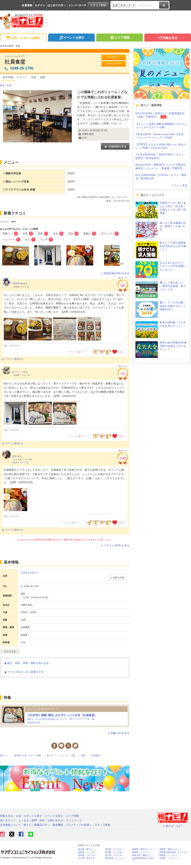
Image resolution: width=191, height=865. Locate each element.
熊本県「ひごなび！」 (115, 849)
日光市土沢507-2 (29, 572)
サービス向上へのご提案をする (25, 671)
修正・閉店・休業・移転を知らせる (28, 663)
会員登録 (27, 5)
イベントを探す (74, 37)
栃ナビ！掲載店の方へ (37, 824)
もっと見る (181, 185)
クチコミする (115, 64)
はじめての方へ (57, 5)
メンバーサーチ (77, 5)
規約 (42, 820)
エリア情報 (122, 37)
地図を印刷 (118, 577)
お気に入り (115, 57)
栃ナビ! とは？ (174, 825)
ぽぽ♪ (15, 456)
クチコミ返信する (14, 359)
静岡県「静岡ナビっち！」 (144, 849)
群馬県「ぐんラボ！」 (88, 855)
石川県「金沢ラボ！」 (88, 858)
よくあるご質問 (27, 820)
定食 (9, 85)
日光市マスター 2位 (20, 462)
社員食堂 (15, 62)
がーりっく (17, 372)
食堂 (2, 85)
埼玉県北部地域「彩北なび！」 (143, 859)
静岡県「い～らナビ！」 (170, 855)
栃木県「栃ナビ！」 (87, 849)
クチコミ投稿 (98, 5)
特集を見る (170, 37)
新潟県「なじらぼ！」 (115, 852)
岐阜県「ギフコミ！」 (142, 852)
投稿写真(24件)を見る (116, 273)
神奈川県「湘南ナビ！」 (143, 855)
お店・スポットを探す (26, 37)
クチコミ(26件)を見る (116, 545)
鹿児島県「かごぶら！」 (116, 858)
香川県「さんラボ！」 (115, 855)
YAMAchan (17, 283)
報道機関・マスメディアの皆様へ (72, 824)
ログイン (40, 5)
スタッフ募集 (102, 824)
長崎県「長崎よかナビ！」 (171, 849)
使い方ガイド (8, 820)
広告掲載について (10, 824)
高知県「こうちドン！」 (170, 858)
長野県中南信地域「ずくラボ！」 (174, 852)
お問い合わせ (55, 820)
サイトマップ (74, 820)
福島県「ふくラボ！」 (88, 852)
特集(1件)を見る (119, 733)
